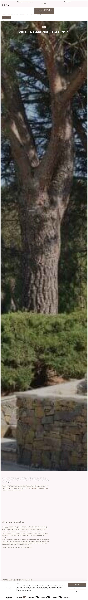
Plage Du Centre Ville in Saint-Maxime (25, 539)
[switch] (37, 597)
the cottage (25, 486)
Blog (44, 26)
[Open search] (3, 19)
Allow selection (77, 588)
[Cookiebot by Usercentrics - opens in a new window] (8, 597)
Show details (67, 597)
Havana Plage (45, 541)
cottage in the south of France (40, 488)
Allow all (77, 584)
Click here (29, 547)
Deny (77, 591)
